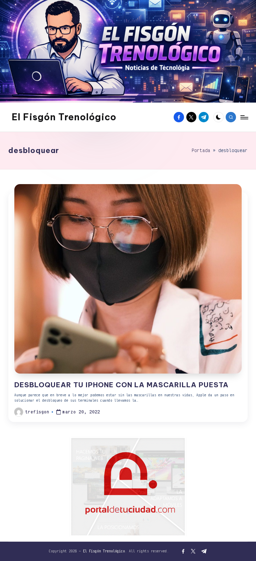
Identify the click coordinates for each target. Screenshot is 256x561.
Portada (201, 150)
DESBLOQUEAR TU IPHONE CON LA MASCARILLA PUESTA (121, 385)
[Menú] (243, 117)
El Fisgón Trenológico (64, 117)
